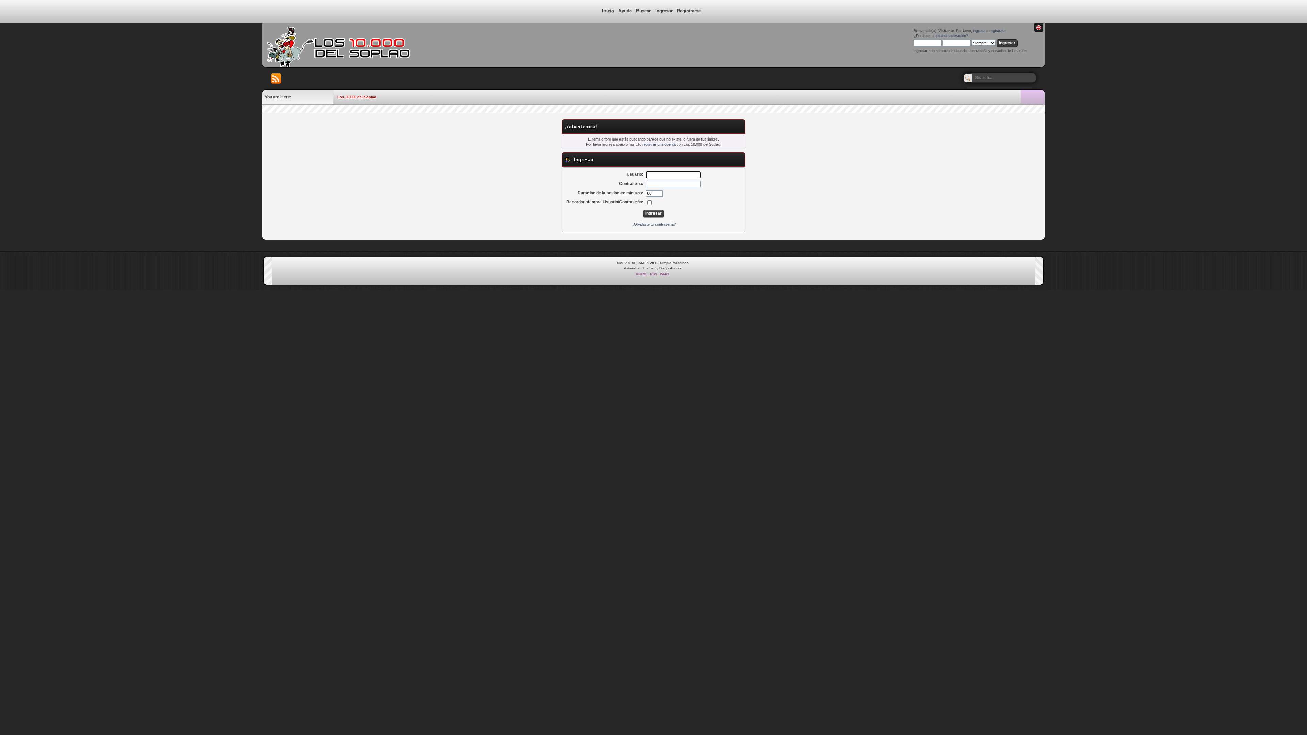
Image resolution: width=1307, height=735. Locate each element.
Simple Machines (674, 263)
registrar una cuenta (659, 144)
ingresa (979, 31)
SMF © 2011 (648, 263)
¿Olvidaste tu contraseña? (654, 224)
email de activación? (951, 36)
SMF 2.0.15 (626, 263)
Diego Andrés (670, 268)
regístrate (997, 31)
